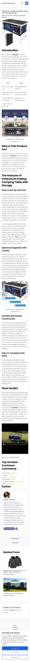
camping (15, 54)
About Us (15, 628)
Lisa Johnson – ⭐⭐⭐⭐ (10, 473)
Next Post (15, 543)
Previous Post (15, 538)
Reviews (16, 15)
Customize (15, 653)
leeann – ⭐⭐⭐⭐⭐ (9, 477)
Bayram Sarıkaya (9, 500)
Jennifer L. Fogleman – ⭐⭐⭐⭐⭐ (13, 481)
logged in (13, 610)
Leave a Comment (7, 15)
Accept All (15, 648)
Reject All (15, 657)
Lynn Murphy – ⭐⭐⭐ (9, 479)
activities (15, 408)
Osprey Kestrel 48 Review (13, 593)
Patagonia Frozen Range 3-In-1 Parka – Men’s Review (14, 571)
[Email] (16, 528)
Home (15, 626)
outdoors (13, 156)
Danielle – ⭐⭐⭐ (8, 475)
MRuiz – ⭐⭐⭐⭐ (8, 484)
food (16, 237)
